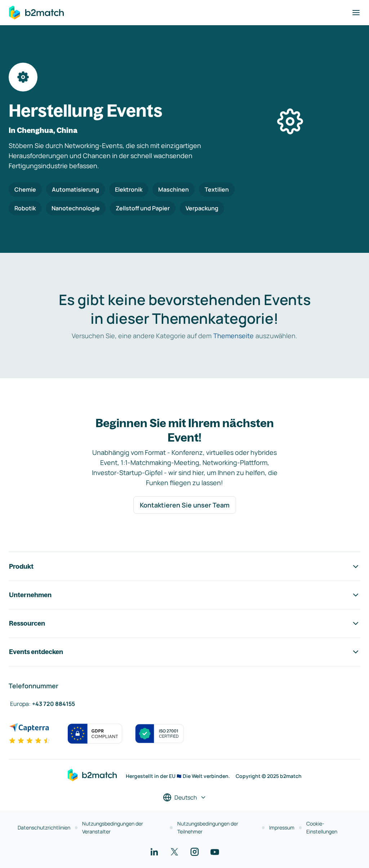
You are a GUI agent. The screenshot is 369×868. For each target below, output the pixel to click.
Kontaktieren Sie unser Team (185, 505)
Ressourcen (27, 623)
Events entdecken (36, 652)
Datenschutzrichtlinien (44, 827)
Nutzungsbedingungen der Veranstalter (112, 827)
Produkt (21, 566)
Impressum (281, 827)
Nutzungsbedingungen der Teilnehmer (207, 827)
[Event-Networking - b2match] (36, 12)
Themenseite (233, 335)
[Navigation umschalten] (356, 12)
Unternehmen (30, 595)
